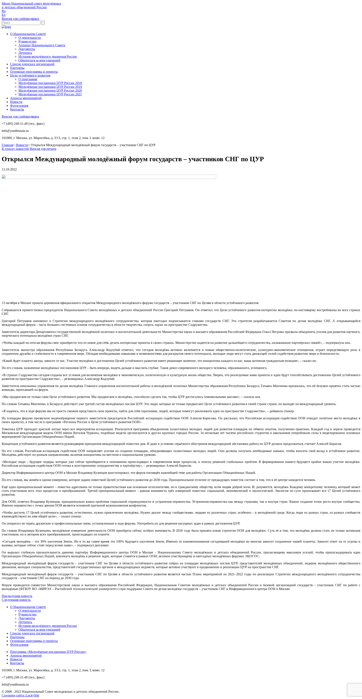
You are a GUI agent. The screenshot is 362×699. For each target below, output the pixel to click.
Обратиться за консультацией (39, 60)
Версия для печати (43, 149)
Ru (4, 11)
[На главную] (6, 27)
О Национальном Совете (28, 34)
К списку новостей (15, 149)
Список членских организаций (32, 64)
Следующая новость (16, 600)
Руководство (27, 41)
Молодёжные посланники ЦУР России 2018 (50, 83)
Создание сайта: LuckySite (20, 695)
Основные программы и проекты (34, 71)
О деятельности (29, 37)
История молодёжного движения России (47, 56)
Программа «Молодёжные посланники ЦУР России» (48, 652)
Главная (7, 145)
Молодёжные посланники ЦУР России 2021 (50, 94)
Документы (26, 49)
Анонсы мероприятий (26, 98)
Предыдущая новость (17, 596)
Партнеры (17, 637)
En (3, 15)
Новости (16, 102)
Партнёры (17, 68)
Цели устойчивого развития (30, 75)
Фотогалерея (19, 105)
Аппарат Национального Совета (41, 45)
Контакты (17, 109)
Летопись (25, 53)
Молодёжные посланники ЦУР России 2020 (50, 90)
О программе (27, 79)
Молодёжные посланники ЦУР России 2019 (50, 86)
